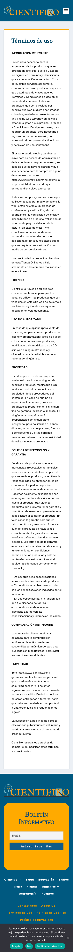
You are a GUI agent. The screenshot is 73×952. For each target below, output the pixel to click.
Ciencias (10, 879)
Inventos (47, 893)
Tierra (17, 886)
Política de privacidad (36, 919)
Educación (46, 879)
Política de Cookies (51, 912)
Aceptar (17, 946)
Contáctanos (27, 905)
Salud (30, 879)
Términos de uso (19, 912)
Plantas (32, 886)
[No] (67, 938)
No (29, 946)
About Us (48, 905)
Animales (49, 886)
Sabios (64, 879)
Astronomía (27, 893)
